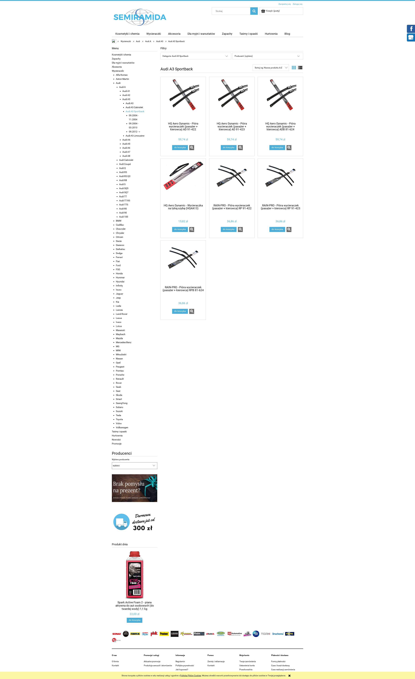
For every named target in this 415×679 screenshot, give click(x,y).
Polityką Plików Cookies (190, 675)
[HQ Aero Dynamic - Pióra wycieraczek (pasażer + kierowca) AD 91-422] (183, 99)
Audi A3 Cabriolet (134, 107)
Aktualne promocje (152, 661)
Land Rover (121, 314)
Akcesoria (117, 66)
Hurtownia (117, 435)
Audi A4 (126, 139)
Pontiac (120, 370)
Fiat (118, 261)
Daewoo (120, 245)
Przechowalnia (245, 669)
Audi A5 (126, 143)
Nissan (119, 358)
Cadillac (120, 225)
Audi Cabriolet (126, 160)
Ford (118, 265)
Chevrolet (120, 229)
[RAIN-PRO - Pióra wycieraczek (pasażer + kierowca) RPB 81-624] (183, 262)
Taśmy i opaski (119, 431)
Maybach (120, 334)
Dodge (119, 253)
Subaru (119, 407)
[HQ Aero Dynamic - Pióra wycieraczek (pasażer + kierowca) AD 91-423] (231, 99)
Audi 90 (123, 212)
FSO (118, 269)
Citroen (119, 237)
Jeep (118, 297)
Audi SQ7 (123, 192)
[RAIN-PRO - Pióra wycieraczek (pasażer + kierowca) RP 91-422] (231, 181)
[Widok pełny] (300, 67)
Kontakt (115, 665)
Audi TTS (123, 204)
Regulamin (180, 661)
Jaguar (119, 293)
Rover (119, 383)
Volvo (119, 423)
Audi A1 (126, 91)
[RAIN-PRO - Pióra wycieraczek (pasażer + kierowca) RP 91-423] (280, 181)
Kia (117, 302)
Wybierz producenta (120, 459)
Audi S (122, 184)
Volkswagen (122, 427)
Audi (118, 83)
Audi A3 (126, 99)
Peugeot (120, 366)
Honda (119, 273)
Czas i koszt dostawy (280, 665)
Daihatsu (120, 249)
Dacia (119, 241)
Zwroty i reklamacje (216, 661)
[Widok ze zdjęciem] (294, 67)
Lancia (119, 310)
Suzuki (119, 411)
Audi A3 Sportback (135, 111)
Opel (118, 362)
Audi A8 (126, 156)
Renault (120, 379)
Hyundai (120, 281)
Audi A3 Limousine (135, 135)
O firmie (115, 661)
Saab (118, 387)
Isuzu (118, 289)
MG (117, 346)
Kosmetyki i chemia (121, 54)
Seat (118, 391)
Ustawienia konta (247, 665)
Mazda (119, 338)
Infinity (119, 285)
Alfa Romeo (122, 75)
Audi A (122, 87)
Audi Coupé (125, 164)
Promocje (116, 443)
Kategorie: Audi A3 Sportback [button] (175, 56)
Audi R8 (123, 180)
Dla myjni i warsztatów (123, 62)
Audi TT (123, 196)
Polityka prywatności (185, 665)
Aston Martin (122, 79)
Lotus (119, 326)
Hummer (120, 277)
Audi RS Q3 (124, 176)
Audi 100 (123, 216)
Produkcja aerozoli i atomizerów (158, 665)
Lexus (119, 318)
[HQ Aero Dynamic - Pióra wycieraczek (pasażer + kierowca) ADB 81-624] (280, 99)
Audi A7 (126, 152)
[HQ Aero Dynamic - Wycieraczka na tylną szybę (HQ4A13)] (183, 181)
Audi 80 (123, 208)
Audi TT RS (124, 200)
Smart (119, 399)
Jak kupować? (182, 669)
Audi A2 (126, 95)
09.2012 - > (134, 131)
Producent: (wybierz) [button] (244, 56)
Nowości (116, 439)
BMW (118, 220)
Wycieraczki (118, 71)
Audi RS (123, 172)
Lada (118, 306)
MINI (118, 350)
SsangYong (121, 403)
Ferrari (119, 257)
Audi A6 (126, 148)
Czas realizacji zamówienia (283, 669)
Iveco (118, 322)
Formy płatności (278, 661)
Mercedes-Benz (123, 342)
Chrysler (120, 233)
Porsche (120, 374)
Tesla (118, 415)
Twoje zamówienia (247, 661)
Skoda (119, 395)
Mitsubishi (121, 354)
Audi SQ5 (123, 188)
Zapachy (116, 58)
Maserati (120, 330)
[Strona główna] (140, 17)
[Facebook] (411, 28)
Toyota (119, 419)
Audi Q (122, 168)
